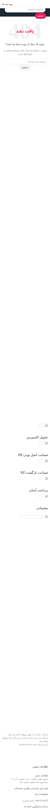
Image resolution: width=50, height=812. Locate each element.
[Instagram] (44, 755)
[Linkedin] (29, 755)
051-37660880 (41, 794)
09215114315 (41, 800)
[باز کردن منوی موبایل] (46, 4)
